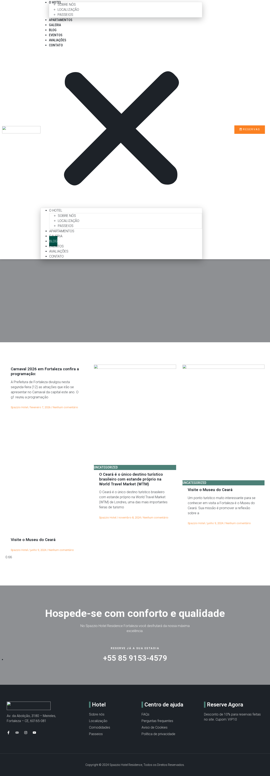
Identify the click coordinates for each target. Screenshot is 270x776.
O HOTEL (55, 210)
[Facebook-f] (8, 732)
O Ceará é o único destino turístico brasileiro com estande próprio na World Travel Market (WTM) (131, 479)
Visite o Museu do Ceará (210, 489)
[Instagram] (25, 732)
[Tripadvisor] (17, 732)
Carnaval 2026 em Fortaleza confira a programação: (45, 371)
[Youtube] (34, 732)
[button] (121, 129)
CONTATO (56, 45)
